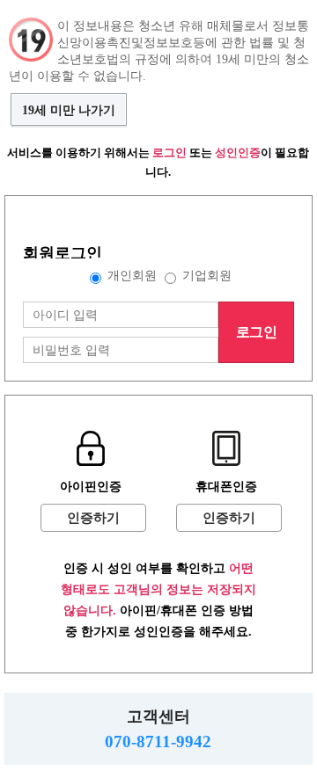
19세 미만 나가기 (68, 110)
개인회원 (132, 275)
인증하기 (93, 518)
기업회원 (207, 275)
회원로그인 (62, 253)
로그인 (256, 331)
